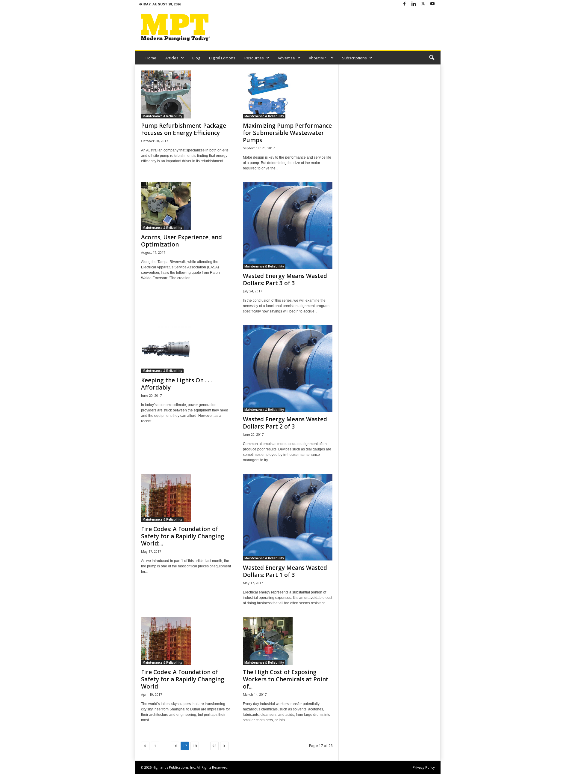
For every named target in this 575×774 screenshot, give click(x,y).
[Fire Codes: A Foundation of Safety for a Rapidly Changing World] (186, 641)
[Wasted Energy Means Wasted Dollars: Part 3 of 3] (288, 225)
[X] (423, 4)
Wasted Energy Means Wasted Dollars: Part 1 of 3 (285, 571)
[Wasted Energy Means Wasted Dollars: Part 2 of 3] (288, 368)
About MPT (318, 58)
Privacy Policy (424, 767)
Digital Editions (222, 58)
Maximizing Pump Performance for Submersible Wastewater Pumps (287, 133)
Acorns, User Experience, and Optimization (181, 240)
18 (195, 746)
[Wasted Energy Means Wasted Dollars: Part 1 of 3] (288, 517)
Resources (254, 58)
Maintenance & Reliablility (162, 116)
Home (151, 58)
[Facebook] (404, 4)
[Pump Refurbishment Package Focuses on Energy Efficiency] (186, 94)
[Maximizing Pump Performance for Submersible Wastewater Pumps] (288, 94)
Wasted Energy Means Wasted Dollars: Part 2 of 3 (285, 422)
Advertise (286, 58)
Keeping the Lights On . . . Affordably (176, 383)
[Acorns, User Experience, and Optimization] (186, 206)
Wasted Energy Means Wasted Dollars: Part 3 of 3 (285, 279)
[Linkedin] (413, 4)
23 (214, 746)
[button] (431, 57)
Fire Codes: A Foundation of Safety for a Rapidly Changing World (182, 679)
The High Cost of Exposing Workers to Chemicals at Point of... (286, 679)
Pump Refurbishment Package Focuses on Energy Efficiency (183, 129)
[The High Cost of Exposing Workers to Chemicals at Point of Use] (288, 641)
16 (175, 746)
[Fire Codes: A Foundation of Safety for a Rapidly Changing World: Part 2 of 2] (186, 498)
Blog (196, 58)
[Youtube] (432, 4)
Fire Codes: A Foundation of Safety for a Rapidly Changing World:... (182, 536)
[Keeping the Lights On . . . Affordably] (186, 349)
